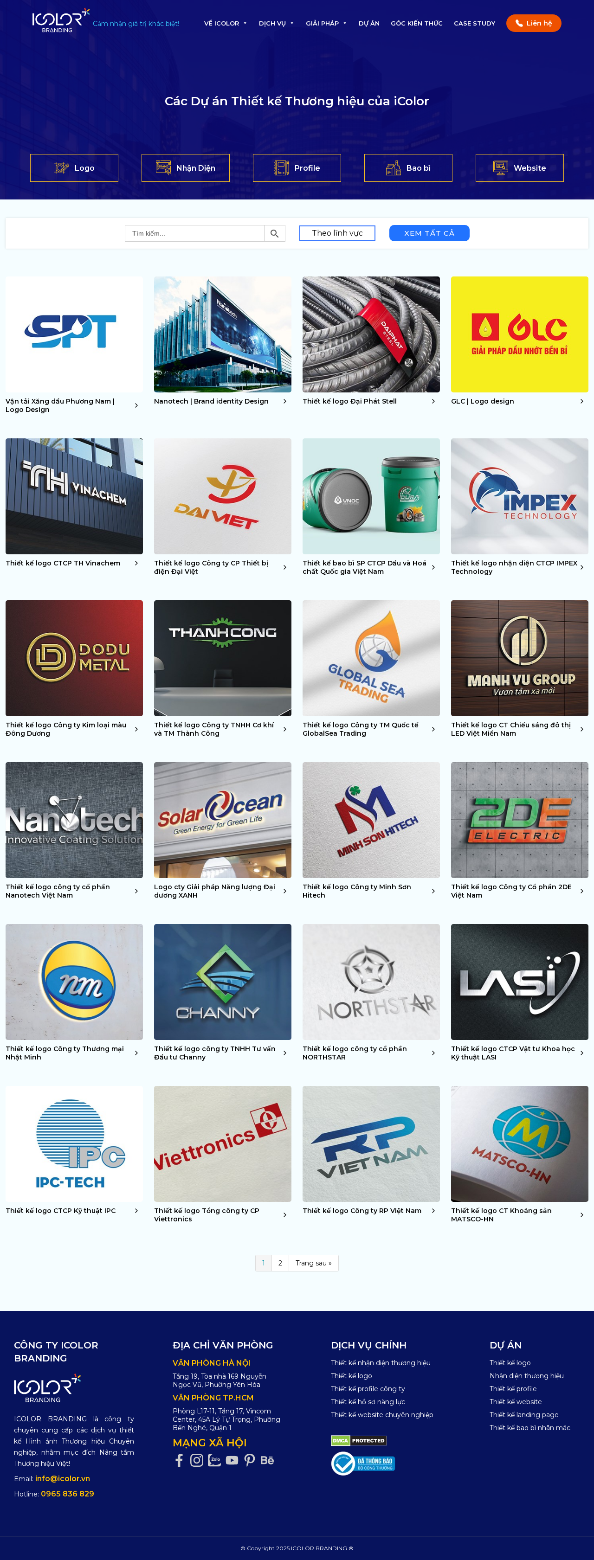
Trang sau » (314, 1263)
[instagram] (199, 1460)
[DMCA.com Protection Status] (359, 1440)
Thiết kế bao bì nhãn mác (530, 1428)
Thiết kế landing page (524, 1415)
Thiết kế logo (351, 1376)
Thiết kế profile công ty (368, 1389)
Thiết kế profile (513, 1389)
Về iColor (221, 23)
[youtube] (234, 1460)
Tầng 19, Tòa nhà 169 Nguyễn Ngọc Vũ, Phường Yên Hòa (219, 1380)
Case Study (474, 23)
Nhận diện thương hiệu (527, 1376)
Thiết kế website (516, 1402)
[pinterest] (252, 1460)
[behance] (269, 1460)
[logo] (74, 1388)
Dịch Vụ (272, 23)
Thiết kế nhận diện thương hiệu (381, 1363)
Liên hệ (539, 23)
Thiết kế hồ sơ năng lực (368, 1402)
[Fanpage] (181, 1460)
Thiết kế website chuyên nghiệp (382, 1415)
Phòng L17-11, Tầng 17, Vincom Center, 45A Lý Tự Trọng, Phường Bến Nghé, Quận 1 (226, 1419)
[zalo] (217, 1460)
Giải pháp (322, 23)
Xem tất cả (429, 233)
